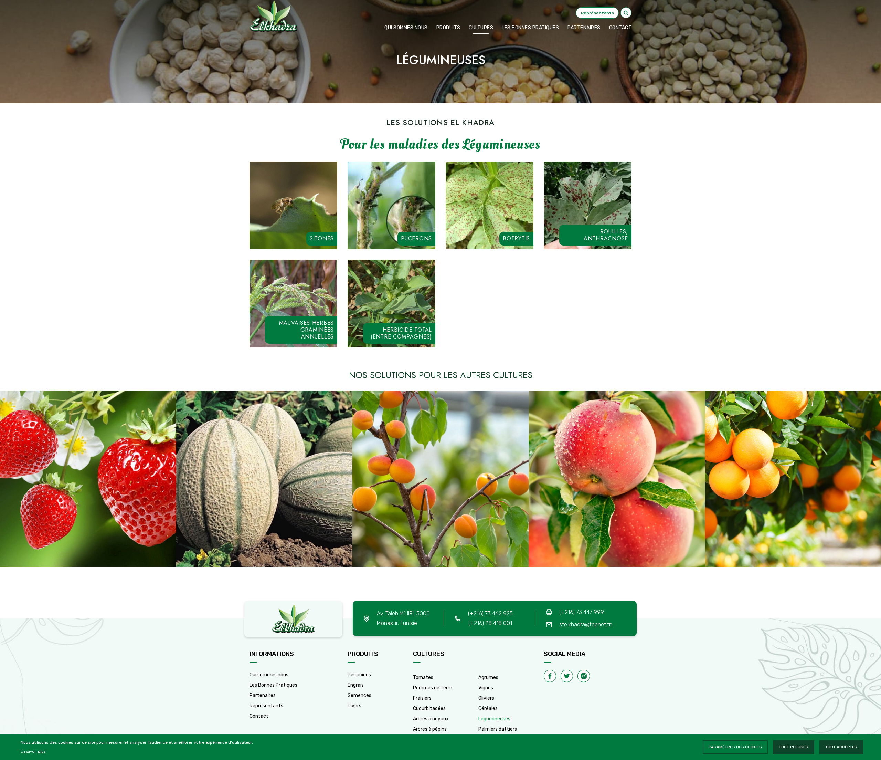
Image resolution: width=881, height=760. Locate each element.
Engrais (356, 685)
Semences (359, 695)
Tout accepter (841, 747)
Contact (259, 716)
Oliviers (486, 698)
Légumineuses (494, 719)
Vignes (485, 688)
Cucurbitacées (429, 708)
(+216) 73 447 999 (581, 612)
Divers (354, 706)
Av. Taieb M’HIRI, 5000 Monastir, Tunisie (403, 618)
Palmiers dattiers (497, 729)
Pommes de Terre (432, 688)
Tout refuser (793, 747)
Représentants (266, 706)
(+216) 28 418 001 (490, 623)
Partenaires (584, 28)
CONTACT (620, 28)
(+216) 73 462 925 (490, 613)
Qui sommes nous (406, 28)
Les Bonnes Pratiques (273, 685)
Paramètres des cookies (735, 747)
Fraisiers (422, 698)
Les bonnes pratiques (530, 28)
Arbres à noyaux (431, 719)
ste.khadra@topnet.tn (585, 624)
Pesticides (359, 675)
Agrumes (488, 677)
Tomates (423, 677)
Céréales (488, 708)
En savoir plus (33, 751)
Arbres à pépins (430, 729)
